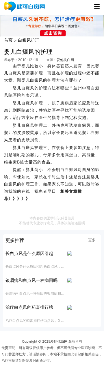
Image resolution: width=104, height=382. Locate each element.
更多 (92, 240)
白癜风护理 (29, 40)
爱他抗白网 (65, 60)
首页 (8, 40)
